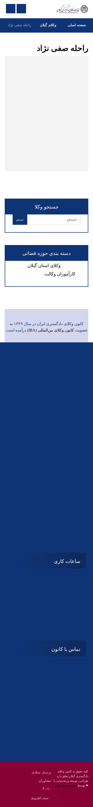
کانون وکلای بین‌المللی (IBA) (50, 330)
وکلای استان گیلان (44, 265)
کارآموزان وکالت (59, 273)
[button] (56, 517)
